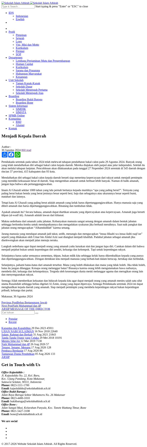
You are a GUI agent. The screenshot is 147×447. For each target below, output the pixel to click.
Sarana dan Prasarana (28, 70)
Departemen (15, 57)
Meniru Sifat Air (11, 340)
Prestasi (20, 51)
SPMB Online (17, 115)
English (20, 19)
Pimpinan (21, 35)
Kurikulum (22, 47)
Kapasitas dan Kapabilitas (16, 328)
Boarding (14, 96)
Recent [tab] (12, 322)
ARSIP (5, 357)
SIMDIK (21, 109)
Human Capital (24, 63)
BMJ (18, 121)
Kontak (13, 128)
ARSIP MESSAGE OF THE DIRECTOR (25, 308)
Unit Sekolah (16, 80)
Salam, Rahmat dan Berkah (16, 334)
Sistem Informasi (18, 105)
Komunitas (15, 118)
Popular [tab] (13, 318)
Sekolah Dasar (24, 86)
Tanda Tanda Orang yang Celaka (20, 337)
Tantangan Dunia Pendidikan (17, 353)
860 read (26, 150)
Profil (12, 31)
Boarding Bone (24, 102)
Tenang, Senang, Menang (16, 347)
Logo (19, 41)
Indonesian (22, 16)
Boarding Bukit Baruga (29, 99)
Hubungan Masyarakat (29, 73)
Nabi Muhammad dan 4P (15, 344)
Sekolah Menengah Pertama (32, 89)
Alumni (20, 125)
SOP (18, 54)
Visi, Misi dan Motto (27, 44)
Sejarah (20, 38)
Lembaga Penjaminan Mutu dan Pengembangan (43, 60)
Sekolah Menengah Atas (29, 92)
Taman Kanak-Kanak (28, 83)
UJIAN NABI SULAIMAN (17, 331)
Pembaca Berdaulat (12, 350)
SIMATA (21, 112)
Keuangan (21, 76)
